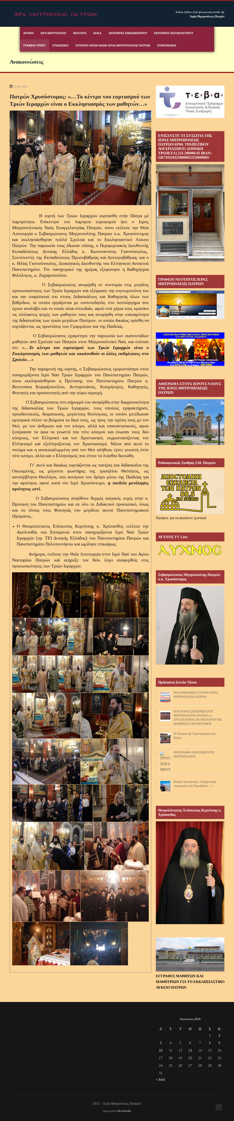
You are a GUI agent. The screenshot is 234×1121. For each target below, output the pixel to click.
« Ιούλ (160, 1079)
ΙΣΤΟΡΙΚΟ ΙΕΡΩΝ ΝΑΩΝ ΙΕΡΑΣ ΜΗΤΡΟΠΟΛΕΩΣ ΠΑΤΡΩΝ (112, 45)
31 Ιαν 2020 (20, 86)
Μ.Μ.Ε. (97, 33)
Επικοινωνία (166, 45)
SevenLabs (124, 1111)
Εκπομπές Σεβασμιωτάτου (128, 33)
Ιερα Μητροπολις (53, 33)
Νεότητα (79, 33)
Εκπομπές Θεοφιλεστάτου (173, 33)
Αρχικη (28, 33)
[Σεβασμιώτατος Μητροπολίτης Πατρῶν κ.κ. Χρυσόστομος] (190, 663)
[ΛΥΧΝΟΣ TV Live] (190, 556)
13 (190, 1050)
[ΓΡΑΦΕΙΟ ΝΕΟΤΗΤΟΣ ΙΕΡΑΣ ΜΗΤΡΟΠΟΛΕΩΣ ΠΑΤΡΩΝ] (190, 318)
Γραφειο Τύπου (34, 45)
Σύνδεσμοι (60, 45)
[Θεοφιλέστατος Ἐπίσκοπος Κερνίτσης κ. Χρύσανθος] (190, 923)
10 (160, 1050)
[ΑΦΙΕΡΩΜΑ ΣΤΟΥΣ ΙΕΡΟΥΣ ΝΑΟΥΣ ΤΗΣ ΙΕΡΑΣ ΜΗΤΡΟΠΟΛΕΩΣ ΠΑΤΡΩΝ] (190, 444)
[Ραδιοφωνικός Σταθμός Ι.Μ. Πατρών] (190, 492)
